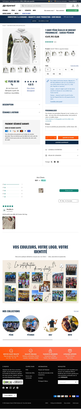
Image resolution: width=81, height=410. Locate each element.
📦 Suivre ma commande (60, 1)
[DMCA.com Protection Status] (7, 382)
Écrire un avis (69, 190)
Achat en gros (75, 403)
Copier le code (44, 21)
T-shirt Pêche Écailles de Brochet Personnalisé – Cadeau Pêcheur (16, 25)
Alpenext (8, 403)
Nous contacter (60, 10)
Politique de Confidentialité (56, 403)
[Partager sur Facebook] (54, 161)
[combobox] (43, 6)
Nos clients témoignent (31, 89)
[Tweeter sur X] (51, 161)
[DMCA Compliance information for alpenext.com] (17, 382)
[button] (77, 6)
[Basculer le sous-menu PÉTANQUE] (9, 10)
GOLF (20, 10)
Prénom (47, 124)
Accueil (4, 25)
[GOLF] (50, 323)
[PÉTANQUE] (30, 323)
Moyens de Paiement (43, 370)
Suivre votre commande (29, 377)
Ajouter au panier (68, 137)
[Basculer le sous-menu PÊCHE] (16, 10)
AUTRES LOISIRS (7, 13)
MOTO (34, 10)
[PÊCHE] (11, 323)
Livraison (40, 378)
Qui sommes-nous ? (49, 10)
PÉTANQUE (5, 10)
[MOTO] (69, 323)
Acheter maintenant (61, 142)
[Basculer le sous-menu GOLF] (22, 10)
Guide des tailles (74, 66)
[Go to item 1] (41, 190)
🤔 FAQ (50, 1)
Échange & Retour (43, 381)
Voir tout (76, 311)
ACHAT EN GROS (26, 13)
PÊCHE (13, 10)
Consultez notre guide (56, 101)
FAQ (27, 370)
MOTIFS (16, 13)
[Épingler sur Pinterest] (57, 161)
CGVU (46, 403)
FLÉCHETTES (28, 10)
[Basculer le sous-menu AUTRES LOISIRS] (12, 13)
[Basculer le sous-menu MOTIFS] (20, 13)
